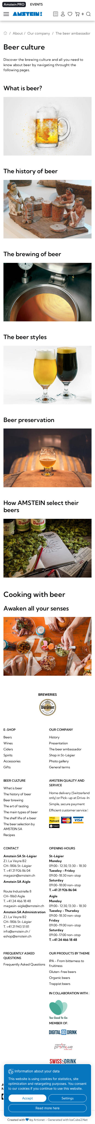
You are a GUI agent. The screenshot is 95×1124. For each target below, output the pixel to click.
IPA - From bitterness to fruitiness (66, 963)
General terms (59, 767)
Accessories (12, 761)
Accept (27, 1098)
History (54, 737)
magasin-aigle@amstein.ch (23, 906)
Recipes (9, 835)
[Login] (62, 14)
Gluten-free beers (62, 972)
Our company (38, 33)
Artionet (39, 1119)
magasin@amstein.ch (19, 875)
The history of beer (17, 794)
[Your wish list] (70, 14)
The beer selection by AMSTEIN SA (19, 826)
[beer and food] (47, 646)
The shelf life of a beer (19, 818)
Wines (8, 743)
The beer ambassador (65, 749)
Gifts (7, 767)
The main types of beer (20, 812)
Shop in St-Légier (62, 755)
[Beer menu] (55, 14)
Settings (68, 1098)
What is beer (12, 788)
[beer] (47, 126)
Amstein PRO (14, 4)
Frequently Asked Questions (24, 964)
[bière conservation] (47, 457)
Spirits (7, 755)
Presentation (58, 743)
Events (36, 4)
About (18, 33)
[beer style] (47, 375)
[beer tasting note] (47, 548)
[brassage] (47, 292)
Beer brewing (13, 800)
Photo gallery (59, 761)
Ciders (8, 749)
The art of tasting (16, 806)
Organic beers (59, 978)
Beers (7, 737)
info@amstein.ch (15, 931)
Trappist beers (59, 984)
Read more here (47, 1108)
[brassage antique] (47, 209)
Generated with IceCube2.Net (68, 1119)
